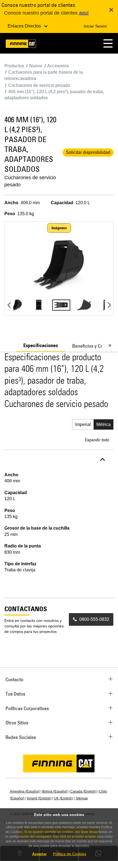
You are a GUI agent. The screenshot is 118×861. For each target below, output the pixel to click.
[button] (108, 43)
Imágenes (59, 227)
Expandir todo (97, 439)
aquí (84, 13)
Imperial (83, 424)
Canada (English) (83, 791)
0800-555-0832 (94, 619)
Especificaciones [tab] (40, 345)
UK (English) (63, 798)
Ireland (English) (39, 798)
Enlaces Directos (25, 26)
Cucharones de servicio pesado (30, 181)
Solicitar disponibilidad (88, 152)
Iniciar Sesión (95, 26)
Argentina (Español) (25, 791)
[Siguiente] (109, 305)
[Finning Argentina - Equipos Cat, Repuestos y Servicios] (21, 45)
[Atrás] (9, 305)
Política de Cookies (69, 854)
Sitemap (81, 798)
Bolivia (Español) (55, 791)
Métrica (103, 424)
